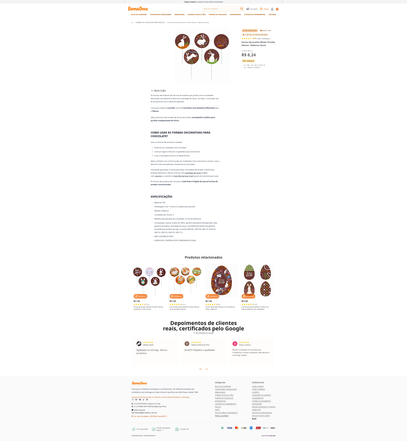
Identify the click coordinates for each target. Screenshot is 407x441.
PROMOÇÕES (257, 404)
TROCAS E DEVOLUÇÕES (261, 416)
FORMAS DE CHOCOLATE (224, 398)
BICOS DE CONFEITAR (223, 386)
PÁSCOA (218, 407)
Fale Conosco (139, 410)
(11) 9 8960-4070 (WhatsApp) (146, 406)
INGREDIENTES (220, 401)
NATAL (217, 410)
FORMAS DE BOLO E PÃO (224, 395)
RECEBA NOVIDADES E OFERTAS (263, 407)
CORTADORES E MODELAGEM (226, 389)
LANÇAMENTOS (257, 398)
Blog (254, 418)
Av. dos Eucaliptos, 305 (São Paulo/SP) (150, 416)
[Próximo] (282, 1)
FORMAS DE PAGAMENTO (261, 401)
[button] (272, 9)
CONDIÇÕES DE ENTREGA (261, 395)
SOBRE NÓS (256, 410)
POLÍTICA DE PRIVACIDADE (262, 413)
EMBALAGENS (220, 392)
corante (158, 176)
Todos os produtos (222, 416)
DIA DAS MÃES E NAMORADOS (226, 413)
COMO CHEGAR (257, 386)
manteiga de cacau (193, 173)
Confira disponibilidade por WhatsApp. (175, 397)
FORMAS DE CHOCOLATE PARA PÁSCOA (150, 22)
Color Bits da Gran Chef (183, 176)
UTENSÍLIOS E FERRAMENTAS (225, 404)
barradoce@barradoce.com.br (144, 412)
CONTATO (255, 392)
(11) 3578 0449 (140, 403)
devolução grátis (251, 30)
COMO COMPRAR (258, 389)
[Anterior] (125, 1)
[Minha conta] (272, 9)
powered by (268, 436)
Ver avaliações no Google (204, 333)
